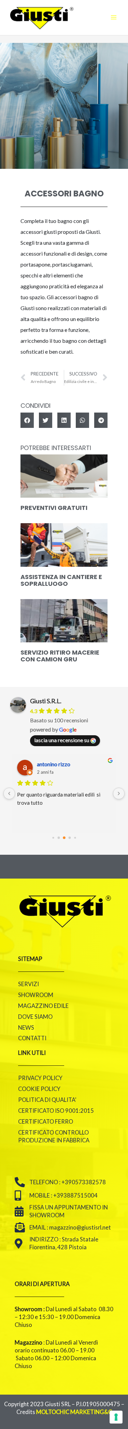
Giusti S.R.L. (45, 701)
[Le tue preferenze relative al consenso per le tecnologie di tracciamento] (116, 1417)
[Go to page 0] (53, 838)
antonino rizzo (53, 764)
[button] (27, 420)
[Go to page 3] (69, 838)
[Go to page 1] (58, 838)
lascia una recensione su (61, 740)
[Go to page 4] (75, 838)
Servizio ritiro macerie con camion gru (59, 655)
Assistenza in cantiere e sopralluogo (61, 580)
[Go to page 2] (64, 837)
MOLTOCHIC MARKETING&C (74, 1412)
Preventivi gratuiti (53, 507)
